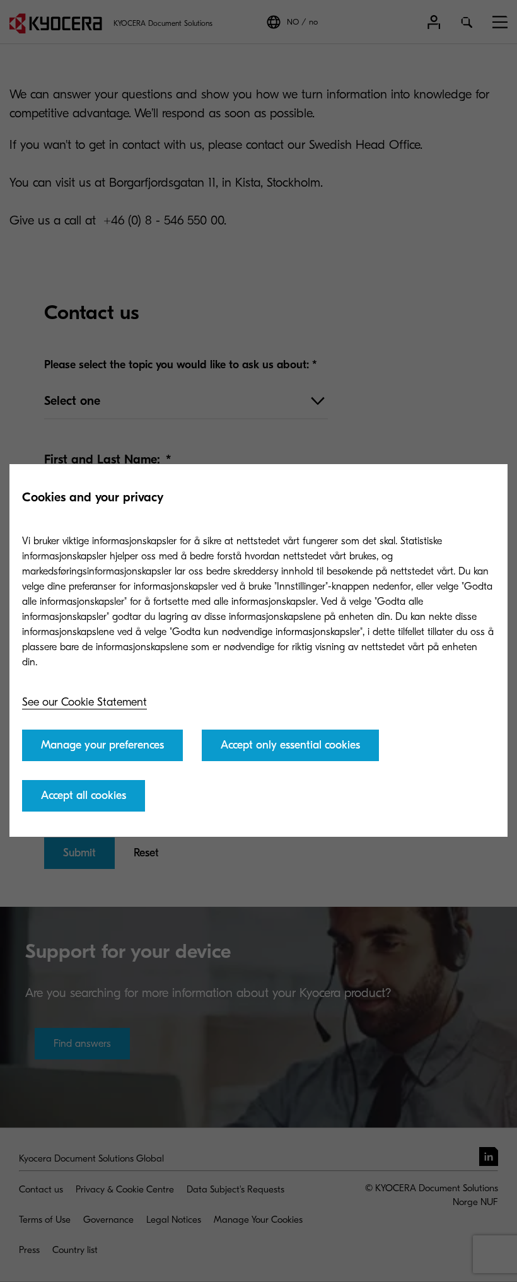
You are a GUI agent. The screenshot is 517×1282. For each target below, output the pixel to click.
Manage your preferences (102, 745)
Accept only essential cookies (290, 745)
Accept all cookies (83, 795)
